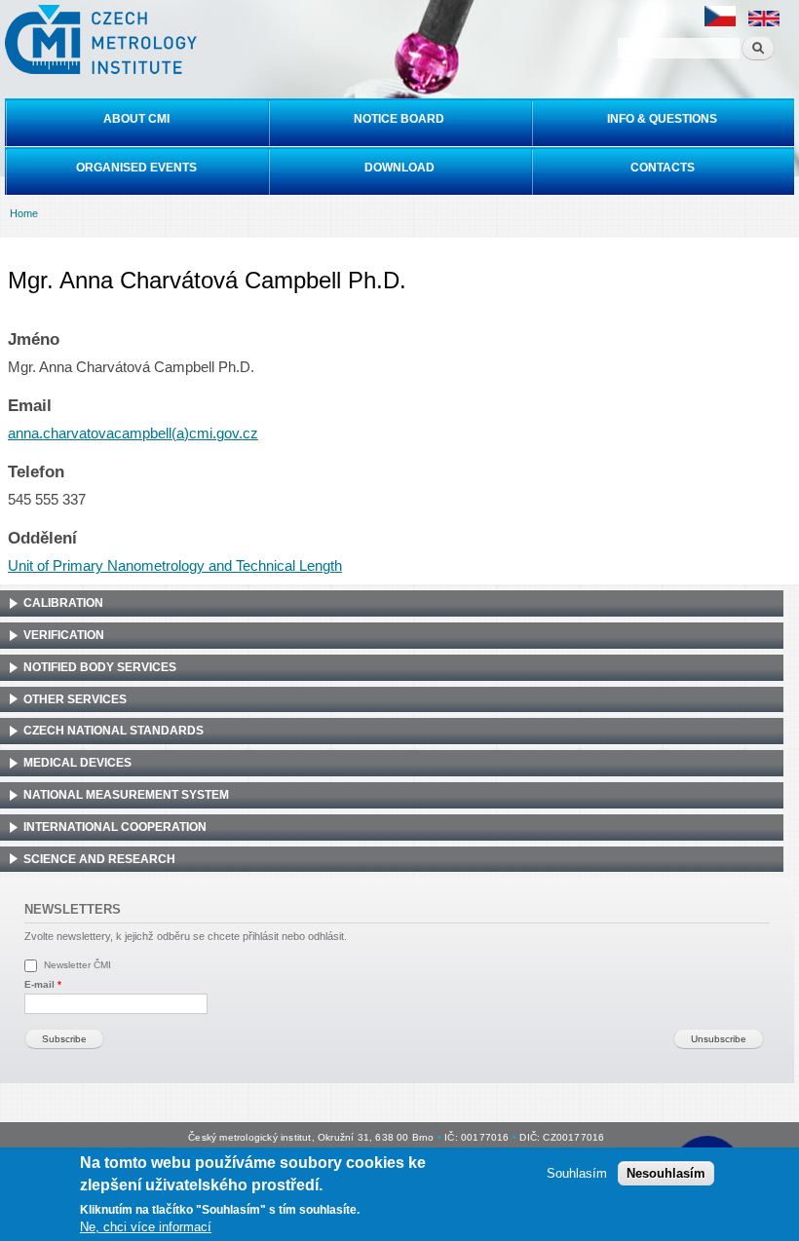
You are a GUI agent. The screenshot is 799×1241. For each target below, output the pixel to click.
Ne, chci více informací (145, 1227)
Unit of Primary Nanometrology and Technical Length (175, 566)
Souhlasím (577, 1173)
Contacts (662, 167)
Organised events (136, 167)
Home (24, 213)
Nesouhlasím (666, 1173)
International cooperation (115, 827)
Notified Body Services (99, 667)
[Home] (98, 39)
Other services (75, 699)
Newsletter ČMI (77, 964)
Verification (63, 635)
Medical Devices (77, 763)
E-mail (42, 984)
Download (399, 167)
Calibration (63, 603)
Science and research (99, 859)
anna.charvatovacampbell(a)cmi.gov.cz (133, 433)
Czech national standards (113, 730)
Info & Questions (662, 119)
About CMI (136, 119)
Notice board (399, 119)
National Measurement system (126, 795)
